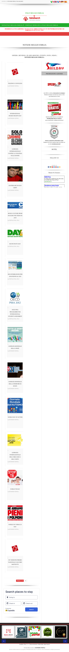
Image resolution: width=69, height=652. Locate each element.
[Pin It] (56, 167)
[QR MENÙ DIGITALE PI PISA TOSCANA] (8, 632)
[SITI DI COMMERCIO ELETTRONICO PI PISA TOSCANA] (34, 632)
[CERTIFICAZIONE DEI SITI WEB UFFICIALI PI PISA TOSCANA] (47, 632)
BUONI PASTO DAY (15, 243)
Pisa (25, 644)
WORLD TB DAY (15, 489)
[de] (62, 1)
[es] (65, 1)
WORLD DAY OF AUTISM (15, 417)
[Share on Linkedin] (54, 167)
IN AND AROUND (33, 55)
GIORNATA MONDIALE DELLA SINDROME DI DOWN (15, 384)
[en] (55, 1)
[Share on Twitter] (57, 167)
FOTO (49, 55)
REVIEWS (22, 55)
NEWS (54, 55)
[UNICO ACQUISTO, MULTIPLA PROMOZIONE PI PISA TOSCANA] (21, 632)
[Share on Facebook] (48, 167)
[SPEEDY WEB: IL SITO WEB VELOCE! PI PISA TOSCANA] (60, 632)
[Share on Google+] (52, 167)
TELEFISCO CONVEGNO (15, 83)
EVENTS (43, 55)
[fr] (59, 1)
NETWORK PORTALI (40, 647)
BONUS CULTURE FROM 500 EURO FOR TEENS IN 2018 (15, 215)
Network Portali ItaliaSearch (15, 1)
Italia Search (47, 644)
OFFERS (15, 55)
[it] (52, 1)
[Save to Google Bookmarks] (50, 167)
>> (25, 580)
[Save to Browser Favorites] (59, 167)
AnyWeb (21, 644)
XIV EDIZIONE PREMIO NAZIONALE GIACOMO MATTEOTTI (15, 562)
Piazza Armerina (33, 644)
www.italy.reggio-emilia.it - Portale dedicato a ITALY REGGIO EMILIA (30, 25)
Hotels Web (40, 644)
